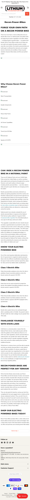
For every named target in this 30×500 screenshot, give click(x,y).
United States (14, 474)
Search (5, 493)
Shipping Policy (20, 493)
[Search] (27, 14)
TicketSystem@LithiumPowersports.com (10, 452)
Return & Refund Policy (7, 495)
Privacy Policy (12, 493)
